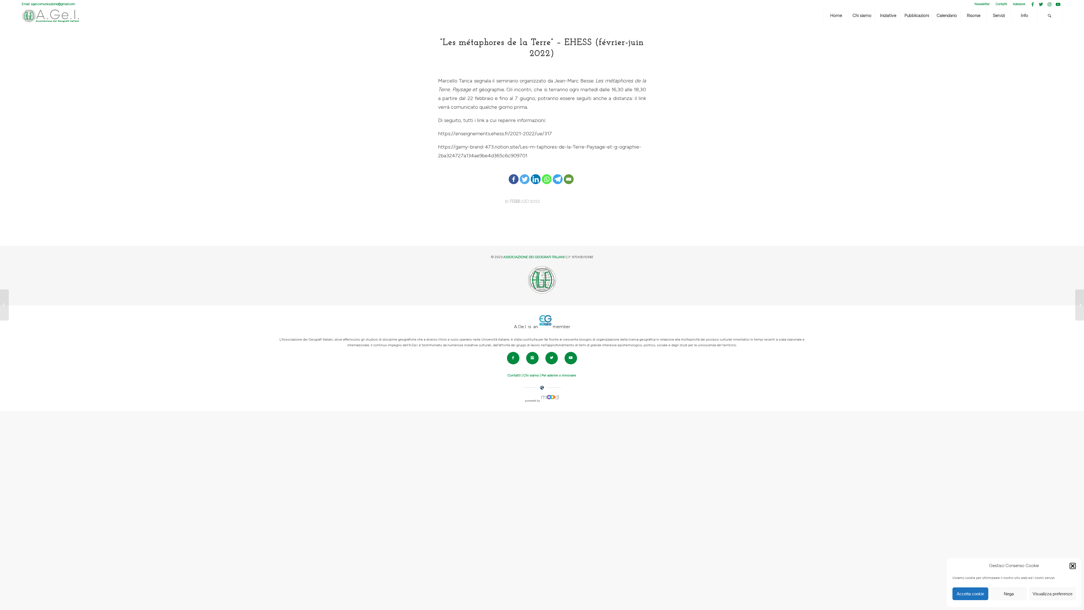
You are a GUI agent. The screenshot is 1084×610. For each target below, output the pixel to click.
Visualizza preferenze (1052, 593)
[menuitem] (982, 4)
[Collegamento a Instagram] (1049, 4)
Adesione (1019, 4)
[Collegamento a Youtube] (1058, 4)
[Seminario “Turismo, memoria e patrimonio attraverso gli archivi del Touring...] (4, 305)
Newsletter (982, 4)
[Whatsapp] (547, 174)
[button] (1073, 566)
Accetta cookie (970, 593)
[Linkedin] (536, 174)
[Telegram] (558, 174)
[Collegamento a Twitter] (1041, 4)
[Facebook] (514, 174)
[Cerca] (1049, 16)
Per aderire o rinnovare (558, 375)
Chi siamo (531, 375)
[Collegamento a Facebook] (1032, 4)
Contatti (1001, 4)
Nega (1009, 593)
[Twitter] (525, 174)
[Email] (569, 174)
